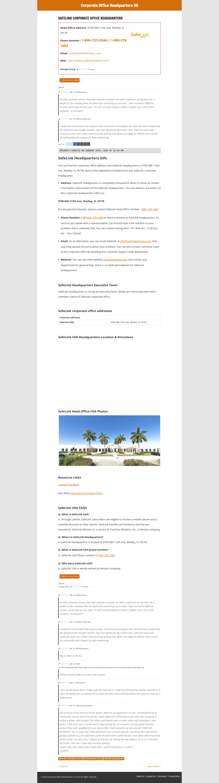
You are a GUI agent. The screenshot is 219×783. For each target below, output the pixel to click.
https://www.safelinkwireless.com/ (88, 60)
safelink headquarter (113, 759)
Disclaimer (162, 776)
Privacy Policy (174, 776)
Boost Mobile (153, 766)
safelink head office (93, 759)
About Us (140, 776)
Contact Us (151, 776)
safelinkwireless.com (115, 259)
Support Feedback (68, 484)
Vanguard (63, 766)
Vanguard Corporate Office (87, 493)
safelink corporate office (70, 759)
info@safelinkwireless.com (85, 53)
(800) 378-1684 (149, 209)
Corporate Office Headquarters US (109, 5)
